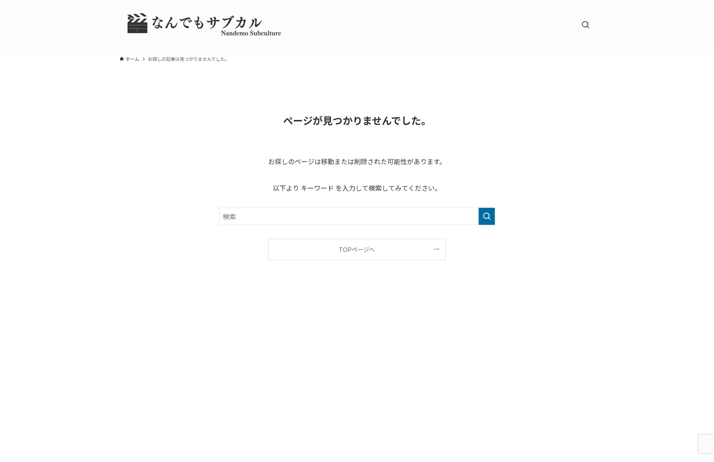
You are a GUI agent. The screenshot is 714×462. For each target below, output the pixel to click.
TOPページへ (357, 249)
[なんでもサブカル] (202, 25)
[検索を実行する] (486, 216)
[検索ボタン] (585, 25)
